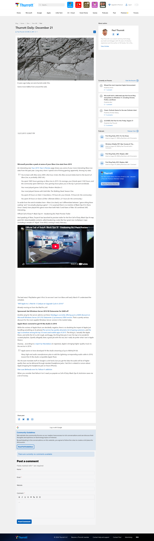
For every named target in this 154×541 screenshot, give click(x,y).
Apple (49, 13)
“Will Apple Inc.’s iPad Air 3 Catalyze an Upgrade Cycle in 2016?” (40, 303)
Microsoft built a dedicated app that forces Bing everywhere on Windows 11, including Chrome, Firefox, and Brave (119, 98)
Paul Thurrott (21, 32)
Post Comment (24, 522)
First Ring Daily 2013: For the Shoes (117, 136)
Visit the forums (131, 80)
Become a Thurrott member (80, 537)
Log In (130, 5)
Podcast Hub (132, 131)
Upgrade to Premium (117, 5)
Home (19, 13)
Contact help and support (101, 537)
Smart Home (84, 13)
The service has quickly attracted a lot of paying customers (64, 330)
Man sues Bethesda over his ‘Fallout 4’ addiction (34, 369)
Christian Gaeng (114, 112)
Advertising (128, 537)
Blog (17, 23)
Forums (136, 13)
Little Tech (59, 13)
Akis (111, 102)
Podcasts (105, 13)
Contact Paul (117, 537)
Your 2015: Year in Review (41, 168)
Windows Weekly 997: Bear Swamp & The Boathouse (119, 144)
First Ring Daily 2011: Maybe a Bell (116, 162)
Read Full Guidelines (25, 447)
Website (19, 485)
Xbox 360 (34, 23)
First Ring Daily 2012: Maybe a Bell (116, 154)
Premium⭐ (125, 13)
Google (39, 13)
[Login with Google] (56, 427)
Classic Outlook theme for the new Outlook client (120, 110)
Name (19, 469)
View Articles (105, 46)
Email (19, 477)
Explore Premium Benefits (110, 184)
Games (95, 13)
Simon (111, 87)
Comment (21, 493)
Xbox (28, 23)
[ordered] (36, 497)
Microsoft (29, 13)
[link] (42, 497)
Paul (114, 13)
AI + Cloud (71, 13)
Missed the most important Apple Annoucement (119, 85)
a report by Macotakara (42, 344)
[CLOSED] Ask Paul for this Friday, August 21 (118, 121)
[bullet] (39, 497)
